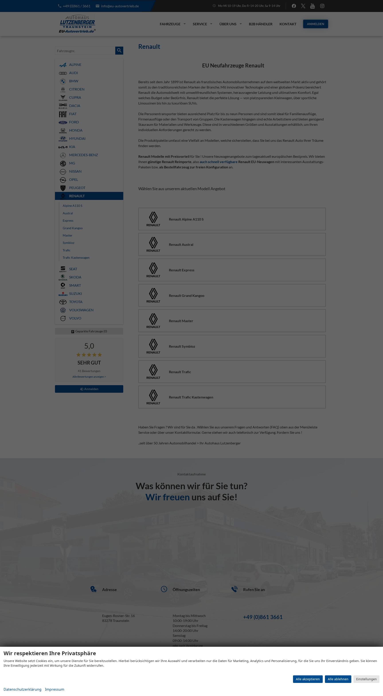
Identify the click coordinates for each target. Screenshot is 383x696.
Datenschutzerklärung (22, 689)
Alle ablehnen (338, 679)
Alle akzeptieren (308, 679)
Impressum (54, 689)
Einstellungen (366, 679)
